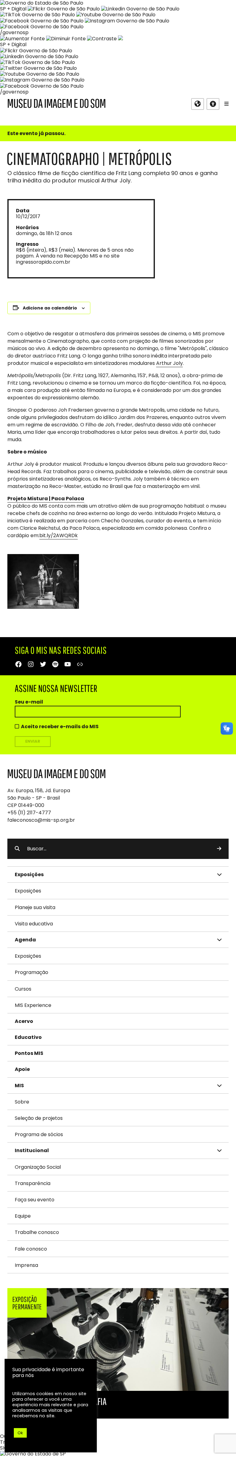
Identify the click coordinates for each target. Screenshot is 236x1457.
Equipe (23, 1216)
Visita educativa (34, 924)
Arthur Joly (169, 363)
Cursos (23, 989)
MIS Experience (33, 1005)
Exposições (28, 891)
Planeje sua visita (35, 907)
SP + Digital (13, 8)
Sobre (22, 1102)
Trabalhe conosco (37, 1232)
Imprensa (26, 1265)
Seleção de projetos (39, 1118)
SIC (4, 1447)
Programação (31, 972)
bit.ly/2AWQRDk (58, 535)
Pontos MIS (29, 1053)
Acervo (24, 1021)
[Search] (219, 849)
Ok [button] (20, 1433)
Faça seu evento (34, 1200)
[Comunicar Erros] (120, 38)
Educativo (28, 1037)
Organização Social (38, 1167)
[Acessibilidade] (212, 104)
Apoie (22, 1069)
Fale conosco (31, 1249)
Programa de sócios (39, 1134)
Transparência (32, 1183)
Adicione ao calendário (50, 308)
